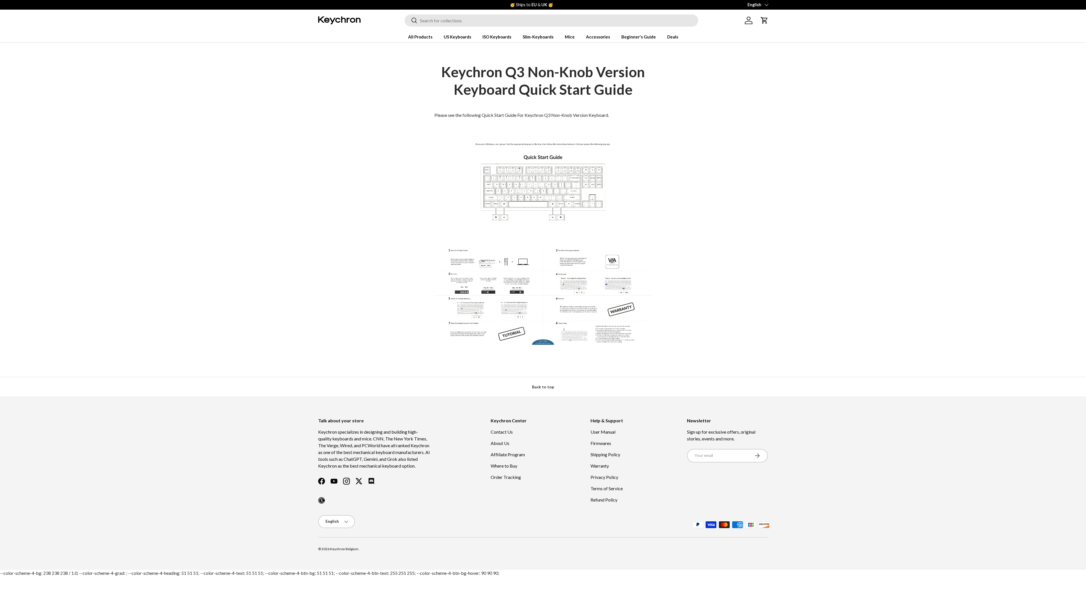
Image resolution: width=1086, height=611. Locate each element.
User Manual (603, 431)
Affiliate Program (508, 454)
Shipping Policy (605, 454)
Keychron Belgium (344, 549)
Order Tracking (506, 477)
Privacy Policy (604, 477)
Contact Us (502, 431)
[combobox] (551, 20)
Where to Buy (504, 465)
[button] (764, 20)
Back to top (543, 386)
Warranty (600, 465)
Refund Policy (604, 499)
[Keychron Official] (321, 500)
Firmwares (601, 443)
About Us (500, 443)
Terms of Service (607, 488)
